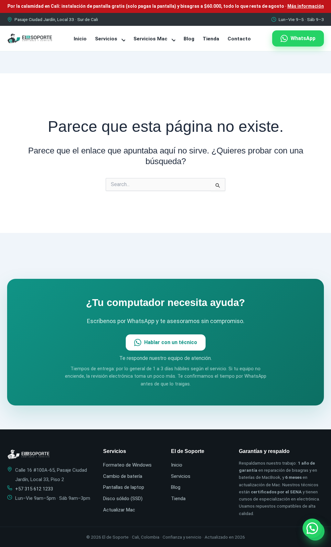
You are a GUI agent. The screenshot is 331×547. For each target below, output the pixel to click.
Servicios (107, 39)
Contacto (239, 39)
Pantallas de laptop (123, 487)
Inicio (80, 39)
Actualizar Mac (119, 510)
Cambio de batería (122, 476)
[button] (312, 528)
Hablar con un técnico (170, 342)
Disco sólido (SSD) (123, 498)
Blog (189, 39)
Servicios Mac (151, 39)
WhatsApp (303, 38)
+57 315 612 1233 (34, 489)
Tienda (211, 39)
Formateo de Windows (127, 465)
